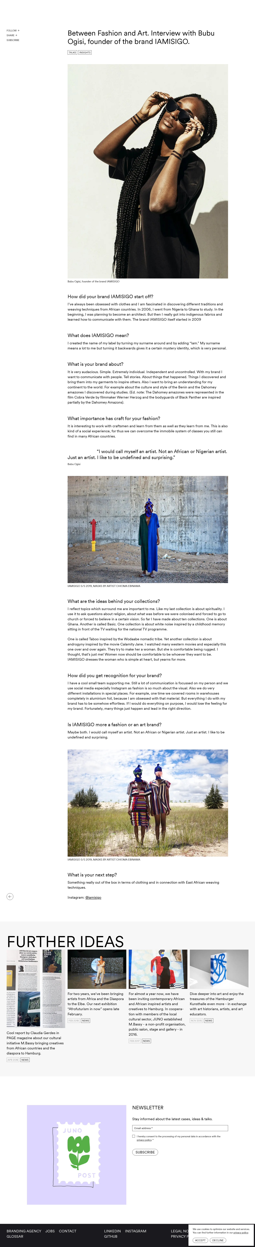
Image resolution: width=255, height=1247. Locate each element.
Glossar (15, 1236)
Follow (12, 30)
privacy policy (240, 1232)
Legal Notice (184, 1231)
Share (10, 35)
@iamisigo (93, 897)
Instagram (135, 1231)
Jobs (50, 1231)
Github (110, 1236)
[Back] (10, 896)
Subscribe (13, 40)
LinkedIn (112, 1231)
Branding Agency (24, 1231)
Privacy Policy (185, 1236)
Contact (67, 1231)
